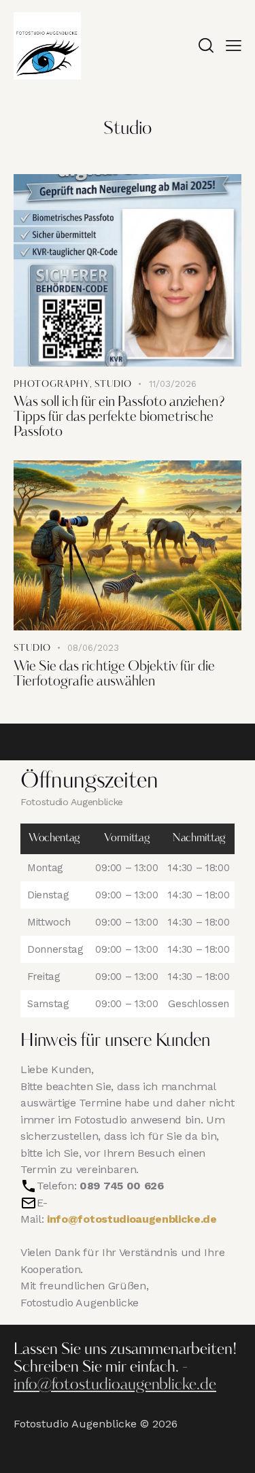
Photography (52, 384)
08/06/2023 (93, 648)
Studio (113, 384)
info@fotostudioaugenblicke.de (132, 1219)
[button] (233, 45)
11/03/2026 (173, 384)
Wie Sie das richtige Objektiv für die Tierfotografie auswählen (114, 674)
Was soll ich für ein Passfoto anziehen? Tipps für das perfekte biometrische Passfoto (119, 417)
